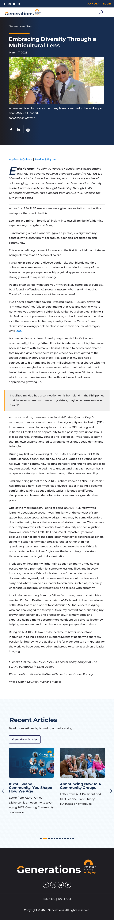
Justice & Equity (45, 159)
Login (107, 3)
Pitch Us (48, 899)
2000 (19, 331)
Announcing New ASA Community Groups (29, 786)
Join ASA (93, 3)
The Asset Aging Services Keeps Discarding (75, 787)
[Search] (101, 12)
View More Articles (25, 739)
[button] (41, 838)
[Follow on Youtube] (14, 3)
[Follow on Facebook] (4, 3)
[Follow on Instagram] (9, 3)
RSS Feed (64, 899)
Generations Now (20, 26)
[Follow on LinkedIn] (18, 3)
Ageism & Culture (20, 159)
